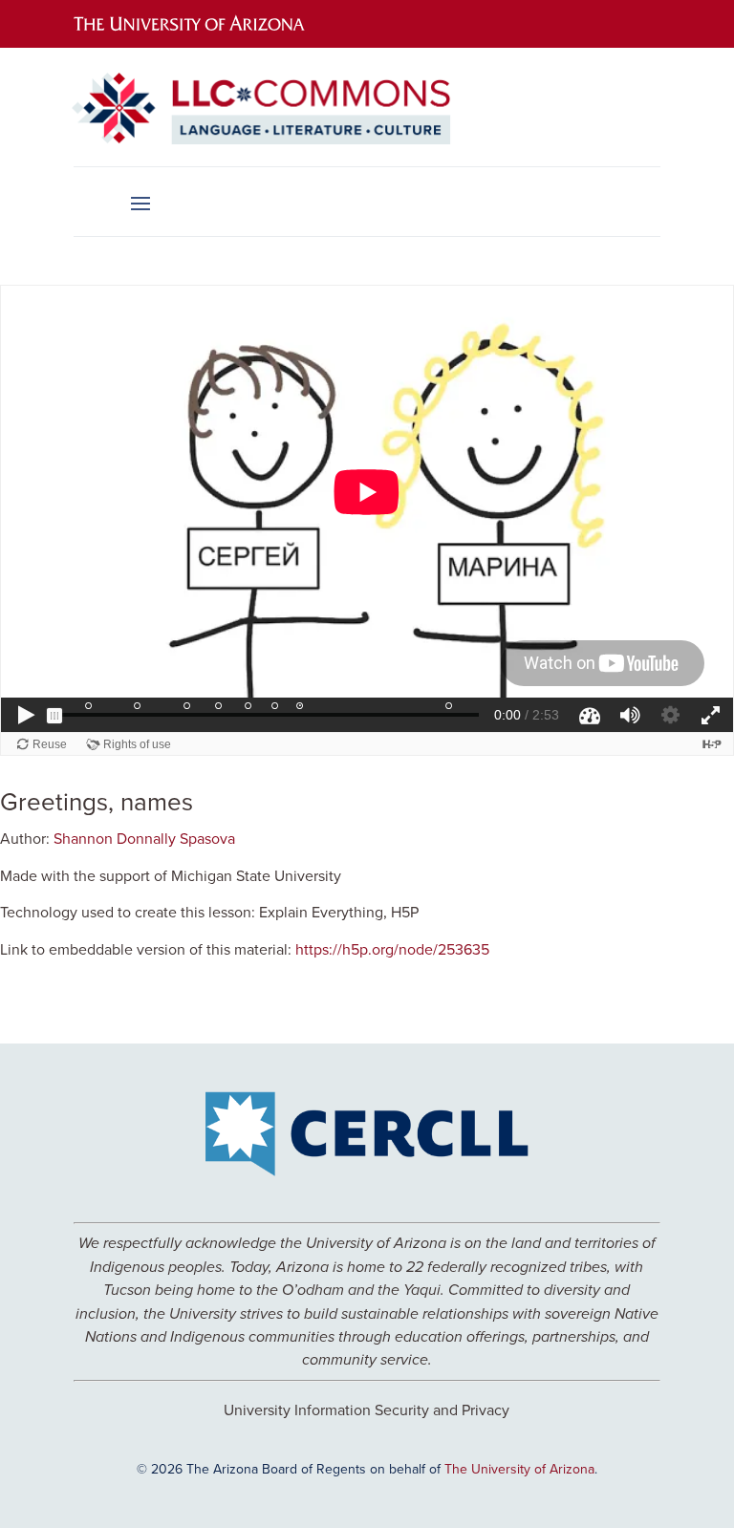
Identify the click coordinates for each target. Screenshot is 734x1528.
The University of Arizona (519, 1468)
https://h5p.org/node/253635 (392, 948)
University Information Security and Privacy (366, 1409)
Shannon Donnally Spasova (144, 838)
